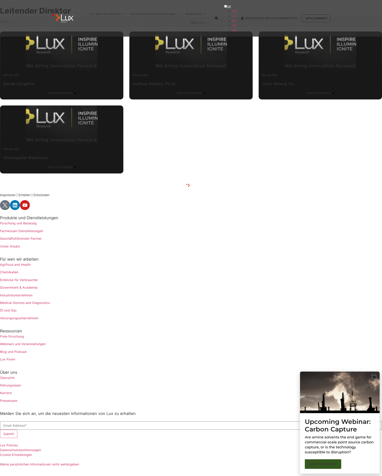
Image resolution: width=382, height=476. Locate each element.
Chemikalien (9, 272)
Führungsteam (10, 385)
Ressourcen (11, 331)
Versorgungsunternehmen (19, 318)
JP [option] (234, 16)
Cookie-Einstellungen (16, 455)
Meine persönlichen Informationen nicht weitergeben (39, 464)
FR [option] (234, 25)
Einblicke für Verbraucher (19, 280)
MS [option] (234, 30)
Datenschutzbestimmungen (20, 450)
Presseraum (9, 401)
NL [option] (234, 21)
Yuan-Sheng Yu (277, 83)
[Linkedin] (15, 205)
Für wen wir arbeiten (19, 259)
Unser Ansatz (10, 246)
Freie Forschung (12, 336)
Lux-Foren (7, 359)
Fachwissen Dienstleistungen (21, 231)
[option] (234, 11)
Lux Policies (9, 445)
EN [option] (234, 11)
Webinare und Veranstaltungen (23, 344)
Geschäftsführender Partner (21, 238)
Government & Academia (18, 287)
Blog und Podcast (13, 352)
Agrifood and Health (15, 265)
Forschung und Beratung (18, 223)
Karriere (6, 393)
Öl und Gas (8, 310)
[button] (374, 377)
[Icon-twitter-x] (5, 205)
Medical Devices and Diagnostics (25, 303)
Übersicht (7, 378)
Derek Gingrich (18, 83)
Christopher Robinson (25, 157)
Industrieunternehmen (16, 295)
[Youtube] (25, 205)
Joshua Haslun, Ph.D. (154, 83)
